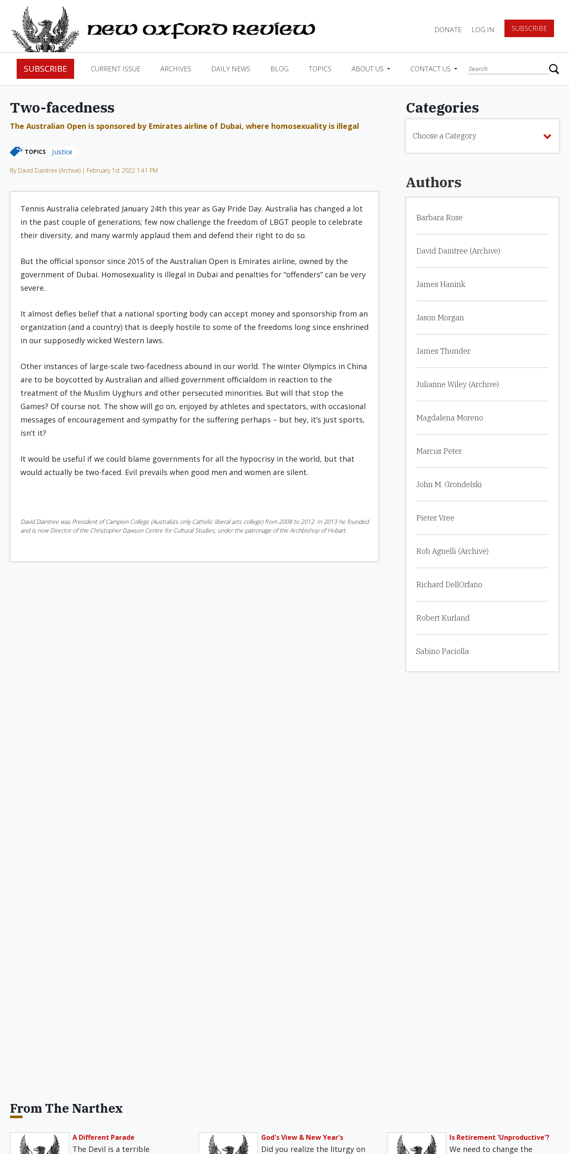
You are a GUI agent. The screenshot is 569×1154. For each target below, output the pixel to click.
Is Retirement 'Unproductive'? (499, 1137)
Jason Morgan (440, 317)
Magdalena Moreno (449, 417)
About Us (368, 68)
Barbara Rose (439, 217)
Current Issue (115, 68)
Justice (62, 151)
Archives (175, 68)
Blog (279, 68)
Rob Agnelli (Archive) (452, 551)
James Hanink (440, 284)
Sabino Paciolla (442, 651)
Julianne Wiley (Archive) (457, 384)
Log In (483, 29)
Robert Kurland (443, 618)
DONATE (448, 29)
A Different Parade (103, 1137)
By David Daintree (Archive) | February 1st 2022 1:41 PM (84, 170)
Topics (320, 68)
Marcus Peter (439, 451)
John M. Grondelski (449, 484)
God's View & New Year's (302, 1137)
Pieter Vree (435, 518)
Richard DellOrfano (449, 584)
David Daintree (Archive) (458, 251)
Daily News (230, 68)
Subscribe (529, 28)
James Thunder (443, 351)
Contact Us (431, 68)
